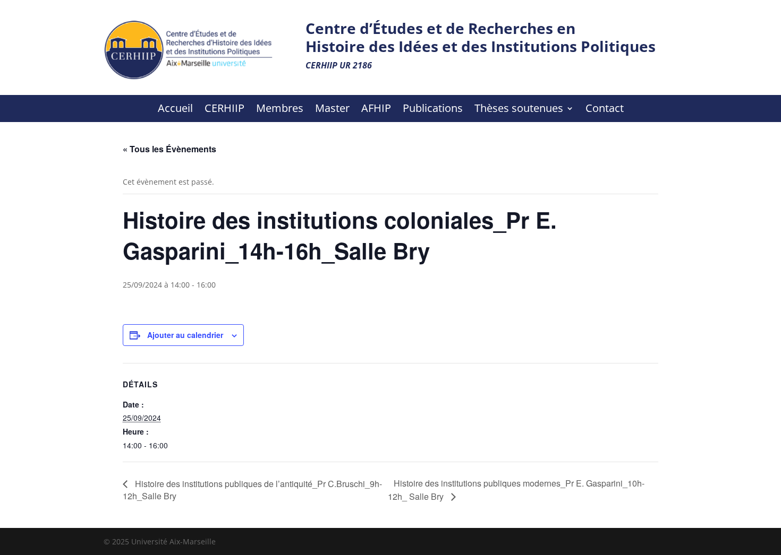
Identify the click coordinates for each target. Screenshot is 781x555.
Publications (433, 110)
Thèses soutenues (518, 110)
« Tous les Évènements (169, 149)
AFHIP (376, 110)
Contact (604, 110)
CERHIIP (224, 110)
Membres (279, 110)
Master (332, 110)
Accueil (175, 110)
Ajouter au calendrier (185, 334)
